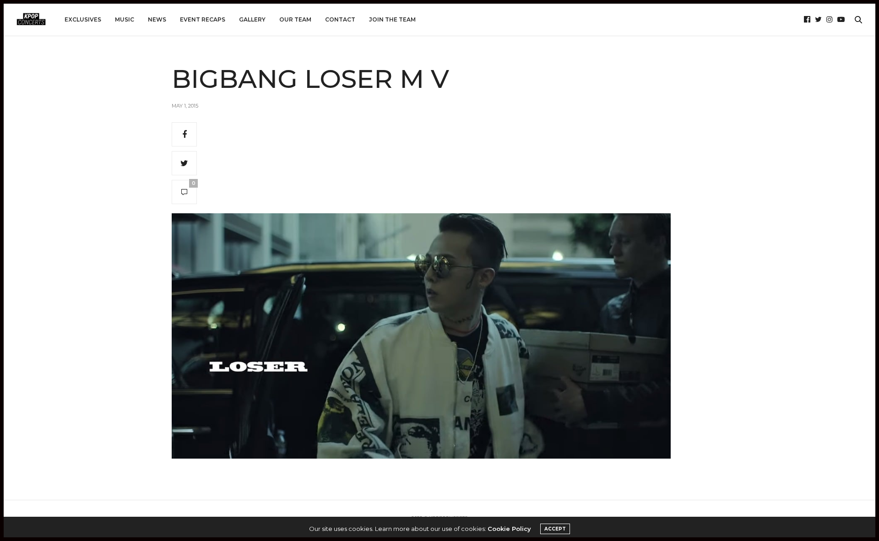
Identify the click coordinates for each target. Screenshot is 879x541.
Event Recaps (202, 19)
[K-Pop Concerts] (31, 20)
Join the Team (392, 19)
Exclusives (83, 19)
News (157, 19)
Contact (340, 19)
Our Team (295, 19)
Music (124, 19)
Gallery (252, 19)
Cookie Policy (509, 528)
